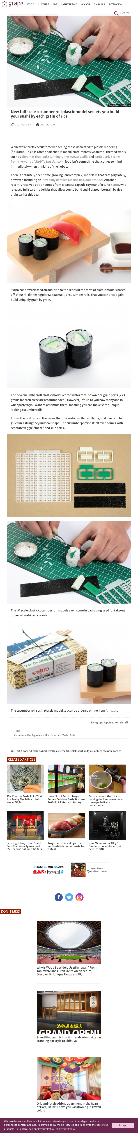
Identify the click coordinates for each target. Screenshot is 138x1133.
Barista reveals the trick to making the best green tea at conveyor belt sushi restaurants (106, 801)
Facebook (59, 897)
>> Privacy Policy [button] (65, 1128)
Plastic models (53, 735)
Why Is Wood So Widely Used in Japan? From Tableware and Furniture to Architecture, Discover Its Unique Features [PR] (67, 971)
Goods (85, 4)
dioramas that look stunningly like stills (54, 156)
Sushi (72, 735)
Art (55, 4)
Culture (43, 4)
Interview (115, 4)
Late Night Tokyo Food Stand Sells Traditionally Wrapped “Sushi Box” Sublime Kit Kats (24, 846)
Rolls (65, 735)
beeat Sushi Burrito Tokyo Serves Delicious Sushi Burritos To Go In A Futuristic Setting (66, 799)
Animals (99, 4)
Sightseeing (69, 4)
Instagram (79, 897)
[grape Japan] (12, 751)
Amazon (111, 710)
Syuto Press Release (122, 105)
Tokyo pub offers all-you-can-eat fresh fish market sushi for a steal (66, 846)
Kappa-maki (38, 735)
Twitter (69, 897)
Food (30, 4)
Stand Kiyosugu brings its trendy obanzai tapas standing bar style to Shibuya (69, 1039)
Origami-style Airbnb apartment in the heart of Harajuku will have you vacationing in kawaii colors (69, 1107)
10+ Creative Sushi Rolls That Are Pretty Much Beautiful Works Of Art (24, 799)
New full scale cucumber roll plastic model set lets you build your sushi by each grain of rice (65, 114)
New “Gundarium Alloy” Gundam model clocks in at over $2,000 (105, 846)
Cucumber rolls (22, 735)
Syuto (115, 184)
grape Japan (12, 5)
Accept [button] (122, 1125)
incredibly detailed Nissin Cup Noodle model (72, 180)
